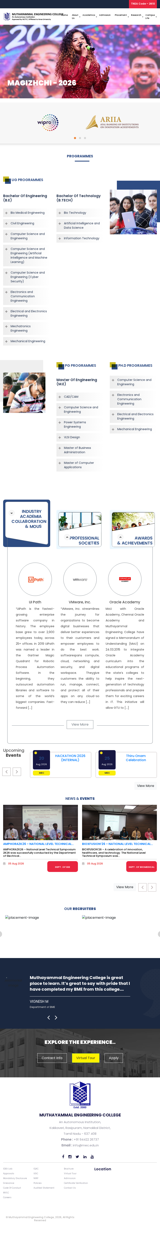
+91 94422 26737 (86, 1139)
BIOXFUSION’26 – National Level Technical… (117, 844)
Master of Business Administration (77, 450)
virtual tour (85, 1058)
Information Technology (81, 238)
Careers (7, 1197)
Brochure (69, 1168)
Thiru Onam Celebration (136, 757)
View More (80, 724)
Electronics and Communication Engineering (23, 296)
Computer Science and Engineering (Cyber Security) (28, 276)
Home (64, 15)
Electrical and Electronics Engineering (29, 313)
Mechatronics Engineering (21, 328)
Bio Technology (75, 213)
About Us (75, 17)
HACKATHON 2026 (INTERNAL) (70, 757)
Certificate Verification (76, 1183)
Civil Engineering (22, 223)
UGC (36, 1173)
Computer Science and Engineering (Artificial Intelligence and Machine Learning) (29, 255)
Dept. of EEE (62, 867)
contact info (52, 1058)
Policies (38, 1183)
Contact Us (70, 1187)
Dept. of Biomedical (141, 867)
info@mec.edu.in (86, 1145)
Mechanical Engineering (28, 341)
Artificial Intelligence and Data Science (82, 225)
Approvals (8, 1173)
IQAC (36, 1168)
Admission (105, 15)
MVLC (6, 1192)
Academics (88, 15)
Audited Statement (44, 1187)
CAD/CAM (71, 397)
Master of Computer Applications (79, 465)
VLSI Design (72, 437)
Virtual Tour (70, 1173)
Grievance (8, 1183)
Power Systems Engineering (75, 424)
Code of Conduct (12, 1187)
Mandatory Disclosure (15, 1178)
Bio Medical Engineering (28, 213)
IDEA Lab (7, 1168)
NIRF (36, 1178)
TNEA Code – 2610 (143, 3)
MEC (41, 772)
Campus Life (150, 17)
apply (114, 1058)
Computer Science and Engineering (28, 236)
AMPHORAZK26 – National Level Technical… (38, 844)
